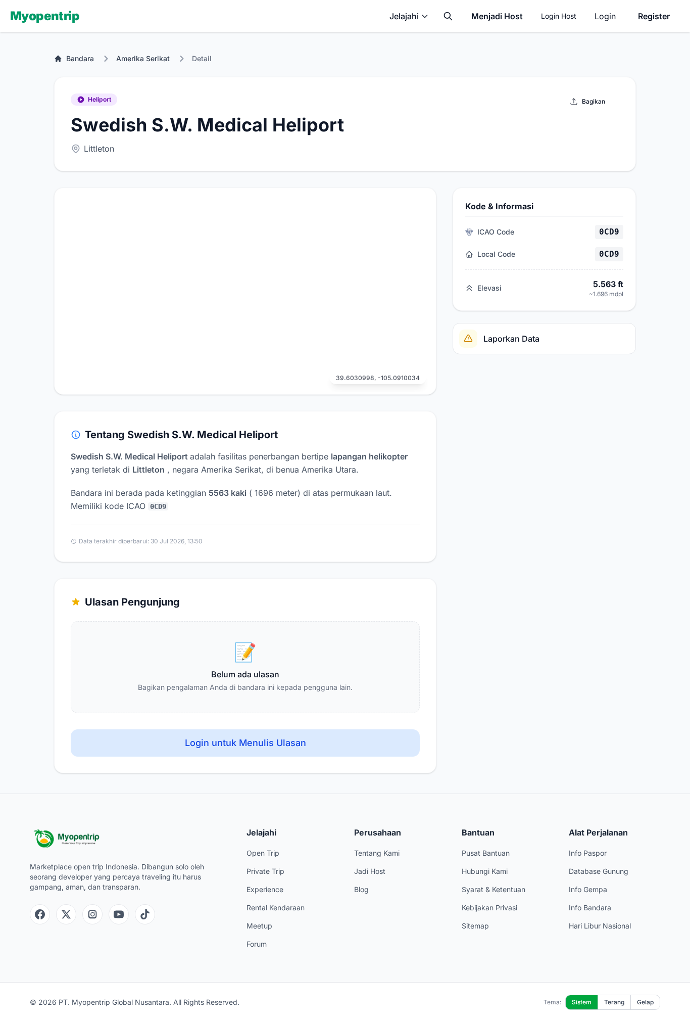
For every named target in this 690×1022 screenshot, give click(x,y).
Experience (265, 889)
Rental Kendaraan (276, 907)
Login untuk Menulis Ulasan (245, 742)
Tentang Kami (377, 853)
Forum (257, 944)
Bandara (80, 58)
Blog (361, 889)
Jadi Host (369, 871)
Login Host (558, 16)
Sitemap (475, 925)
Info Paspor (588, 853)
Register (654, 16)
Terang (614, 1002)
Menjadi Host (497, 16)
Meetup (259, 925)
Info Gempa (588, 889)
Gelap (645, 1002)
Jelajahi (404, 16)
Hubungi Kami (485, 871)
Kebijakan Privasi (489, 907)
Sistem (582, 1002)
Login (605, 16)
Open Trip (263, 853)
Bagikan (593, 101)
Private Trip (265, 871)
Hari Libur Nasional (600, 925)
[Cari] (448, 16)
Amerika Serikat (143, 58)
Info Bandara (590, 907)
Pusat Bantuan (486, 853)
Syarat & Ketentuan (493, 889)
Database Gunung (598, 871)
